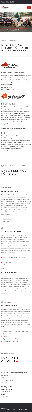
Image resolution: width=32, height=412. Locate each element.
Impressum (4, 408)
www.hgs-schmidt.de (6, 150)
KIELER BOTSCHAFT (22, 409)
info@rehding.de (5, 383)
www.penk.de (4, 124)
